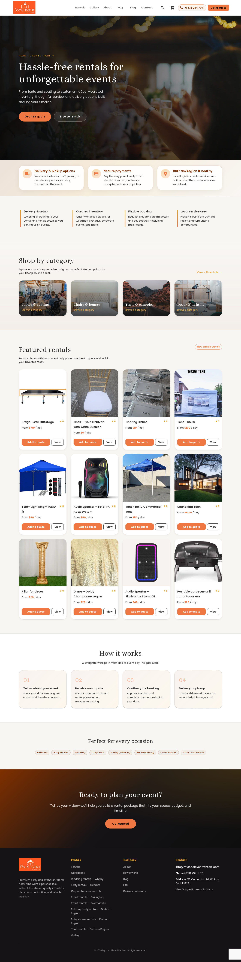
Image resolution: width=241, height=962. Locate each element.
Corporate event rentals (86, 891)
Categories (78, 873)
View (58, 442)
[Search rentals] (162, 8)
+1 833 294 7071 (194, 7)
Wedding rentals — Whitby (87, 879)
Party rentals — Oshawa (85, 885)
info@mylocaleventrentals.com (197, 867)
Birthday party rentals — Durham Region (91, 911)
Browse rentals (70, 116)
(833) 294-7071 (193, 873)
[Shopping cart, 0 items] (172, 8)
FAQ (120, 7)
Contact (147, 7)
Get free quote (35, 116)
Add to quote (36, 442)
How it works (130, 873)
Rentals (80, 7)
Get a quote (218, 7)
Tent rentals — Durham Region (90, 929)
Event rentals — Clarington (87, 897)
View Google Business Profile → (194, 889)
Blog (133, 7)
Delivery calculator (134, 891)
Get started (120, 824)
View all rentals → (209, 272)
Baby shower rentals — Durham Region (90, 921)
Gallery (94, 7)
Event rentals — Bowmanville (88, 903)
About (107, 7)
